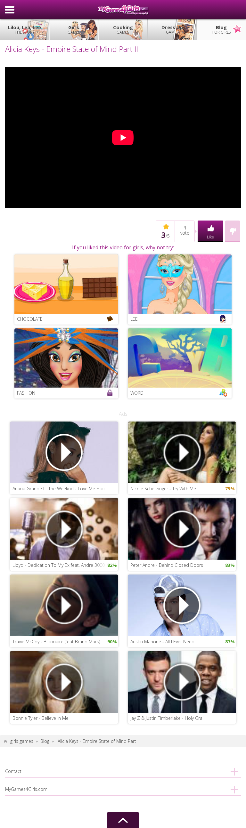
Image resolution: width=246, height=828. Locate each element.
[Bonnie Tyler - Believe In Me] (64, 681)
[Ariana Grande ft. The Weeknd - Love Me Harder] (64, 452)
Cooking (123, 29)
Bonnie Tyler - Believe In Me (40, 718)
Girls (74, 29)
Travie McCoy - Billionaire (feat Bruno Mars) (56, 642)
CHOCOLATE (30, 319)
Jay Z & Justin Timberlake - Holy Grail (167, 718)
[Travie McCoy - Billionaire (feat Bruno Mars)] (64, 605)
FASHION (26, 393)
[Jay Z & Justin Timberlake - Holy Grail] (182, 681)
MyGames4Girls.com (123, 9)
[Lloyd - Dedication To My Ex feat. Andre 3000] (64, 528)
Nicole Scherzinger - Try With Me (163, 489)
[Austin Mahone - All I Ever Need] (182, 605)
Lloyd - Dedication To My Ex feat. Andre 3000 (58, 565)
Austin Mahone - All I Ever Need (162, 642)
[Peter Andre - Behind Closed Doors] (182, 528)
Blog (221, 29)
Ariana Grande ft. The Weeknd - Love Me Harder (61, 489)
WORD (137, 393)
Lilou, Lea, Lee (24, 29)
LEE (134, 319)
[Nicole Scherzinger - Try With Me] (182, 452)
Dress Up (172, 29)
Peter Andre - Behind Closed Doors (166, 565)
